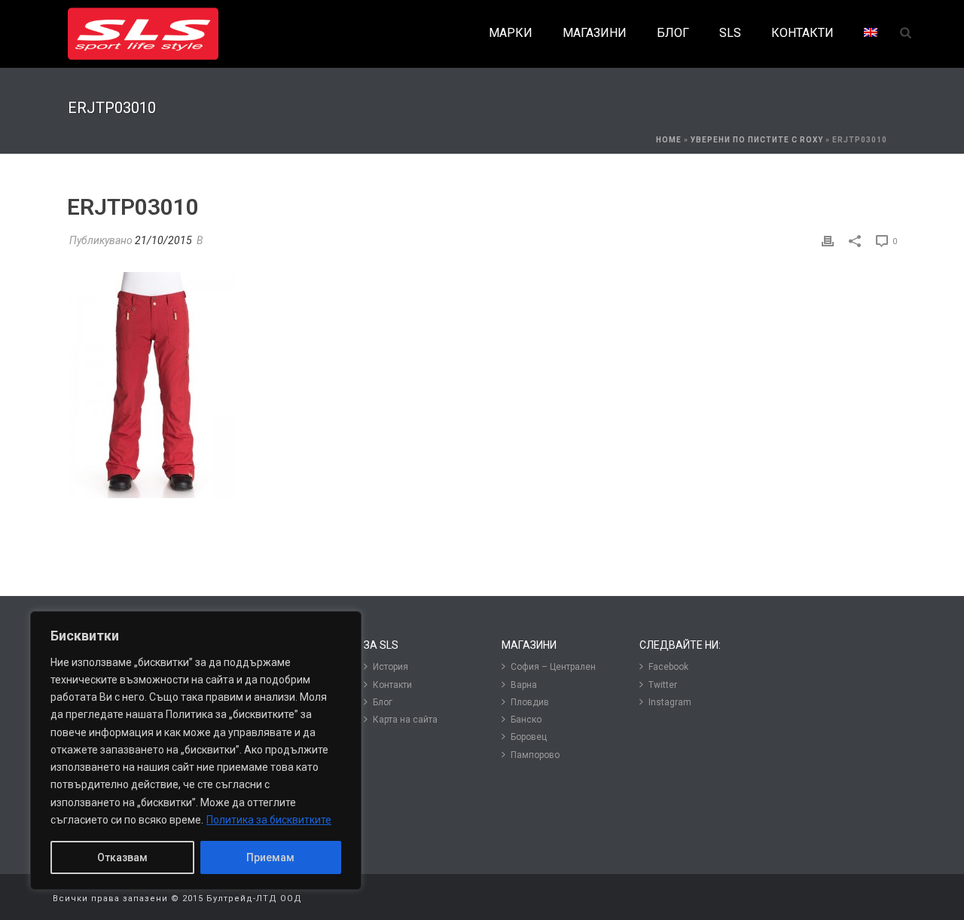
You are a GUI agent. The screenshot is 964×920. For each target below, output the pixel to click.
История (390, 667)
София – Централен (553, 667)
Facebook (668, 667)
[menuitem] (870, 33)
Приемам (270, 857)
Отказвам (122, 857)
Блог (382, 702)
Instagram (669, 702)
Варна (524, 685)
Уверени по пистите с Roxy (757, 140)
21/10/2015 (163, 240)
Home (669, 140)
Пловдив (530, 702)
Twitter (662, 685)
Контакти (392, 685)
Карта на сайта (405, 719)
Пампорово (535, 755)
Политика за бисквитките (268, 820)
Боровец (529, 737)
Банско (526, 719)
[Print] (828, 240)
